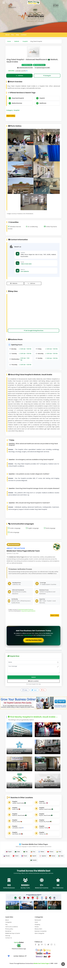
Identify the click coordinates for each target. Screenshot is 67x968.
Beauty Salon (38, 929)
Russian (8, 855)
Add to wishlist (34, 681)
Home (9, 41)
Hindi (60, 851)
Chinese (51, 851)
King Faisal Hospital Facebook (25, 609)
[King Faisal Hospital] (21, 138)
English (10, 851)
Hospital (25, 41)
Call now (32, 283)
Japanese (44, 855)
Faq (6, 924)
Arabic (18, 851)
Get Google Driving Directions (34, 330)
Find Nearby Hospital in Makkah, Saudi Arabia (32, 717)
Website (14, 283)
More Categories (39, 933)
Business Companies (40, 931)
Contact (23, 35)
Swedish (35, 860)
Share (25, 690)
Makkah (16, 41)
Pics (12, 35)
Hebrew (42, 851)
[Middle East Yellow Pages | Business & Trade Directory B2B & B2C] (33, 2)
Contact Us (8, 938)
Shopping (37, 924)
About (7, 35)
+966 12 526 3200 (26, 264)
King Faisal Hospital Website (28, 611)
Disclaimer (8, 931)
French (25, 855)
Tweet (35, 690)
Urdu (26, 851)
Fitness (37, 927)
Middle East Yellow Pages (41, 963)
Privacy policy (9, 929)
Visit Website (25, 271)
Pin (43, 690)
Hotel (36, 922)
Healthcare (42, 103)
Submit (33, 677)
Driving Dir (48, 75)
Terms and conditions (11, 927)
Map (17, 35)
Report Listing (11, 116)
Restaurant (38, 920)
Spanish (34, 855)
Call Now (20, 75)
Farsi (34, 851)
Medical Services (17, 103)
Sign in (64, 3)
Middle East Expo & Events (12, 933)
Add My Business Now (34, 640)
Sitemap (7, 935)
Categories (8, 922)
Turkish (16, 855)
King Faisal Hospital (18, 98)
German (53, 855)
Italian (62, 855)
